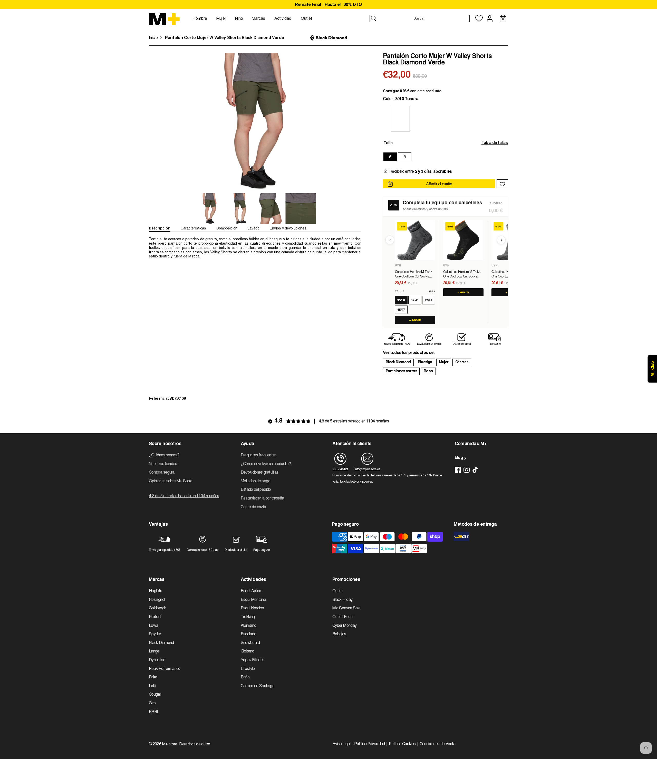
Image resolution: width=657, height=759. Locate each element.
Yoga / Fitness (252, 660)
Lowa (153, 626)
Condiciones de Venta (438, 744)
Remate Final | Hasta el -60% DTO (328, 5)
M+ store (169, 744)
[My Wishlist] (479, 18)
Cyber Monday (344, 626)
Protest (155, 617)
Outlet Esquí (342, 617)
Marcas (258, 19)
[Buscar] (373, 18)
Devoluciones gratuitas (259, 472)
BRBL (154, 712)
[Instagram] (466, 470)
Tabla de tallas (494, 143)
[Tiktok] (475, 470)
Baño (245, 677)
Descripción (159, 228)
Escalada (248, 634)
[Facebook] (458, 470)
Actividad (282, 19)
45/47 (401, 309)
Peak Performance (164, 669)
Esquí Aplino (251, 591)
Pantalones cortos (401, 371)
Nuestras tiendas (163, 464)
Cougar (155, 695)
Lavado (253, 228)
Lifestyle (248, 669)
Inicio (153, 38)
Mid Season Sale (346, 608)
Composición (226, 228)
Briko (153, 677)
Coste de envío (253, 507)
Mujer (221, 19)
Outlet (306, 19)
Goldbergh (157, 608)
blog (459, 458)
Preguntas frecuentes (259, 455)
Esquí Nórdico (252, 608)
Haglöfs (155, 591)
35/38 (401, 300)
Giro (152, 703)
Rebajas (339, 634)
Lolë (152, 686)
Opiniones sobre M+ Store (170, 481)
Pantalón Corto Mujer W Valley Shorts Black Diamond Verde (224, 38)
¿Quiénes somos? (164, 455)
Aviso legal (341, 744)
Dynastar (156, 660)
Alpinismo (248, 626)
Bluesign (425, 362)
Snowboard (250, 643)
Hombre (199, 19)
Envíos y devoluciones (288, 228)
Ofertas (461, 362)
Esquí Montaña (253, 600)
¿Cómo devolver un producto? (266, 464)
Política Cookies (402, 744)
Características (193, 228)
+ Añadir (415, 320)
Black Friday (342, 600)
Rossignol (157, 600)
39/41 (415, 300)
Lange (154, 651)
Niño (239, 19)
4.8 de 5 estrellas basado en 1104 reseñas (354, 421)
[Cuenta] (490, 18)
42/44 (428, 300)
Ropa (428, 371)
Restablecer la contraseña (262, 498)
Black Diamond (398, 362)
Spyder (155, 634)
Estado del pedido (256, 490)
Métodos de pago (255, 481)
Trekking (248, 617)
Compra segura (162, 472)
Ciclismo (247, 651)
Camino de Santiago (257, 686)
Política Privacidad (369, 744)
